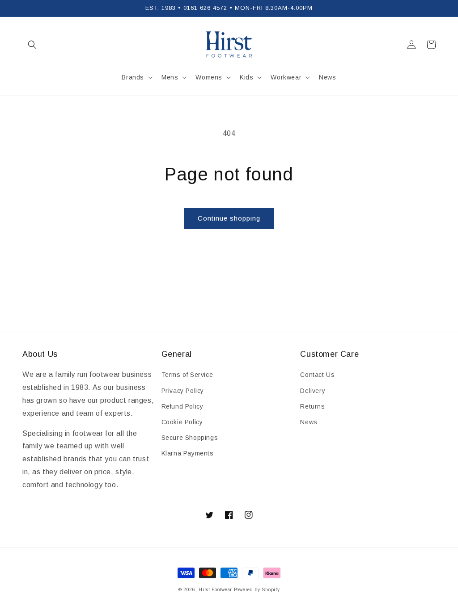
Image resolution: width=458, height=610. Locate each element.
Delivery (312, 390)
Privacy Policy (182, 390)
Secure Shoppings (189, 437)
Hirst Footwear (215, 589)
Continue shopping (229, 218)
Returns (312, 406)
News (308, 422)
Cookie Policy (182, 422)
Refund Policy (182, 406)
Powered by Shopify (257, 589)
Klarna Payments (187, 453)
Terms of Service (187, 374)
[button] (32, 44)
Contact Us (317, 374)
